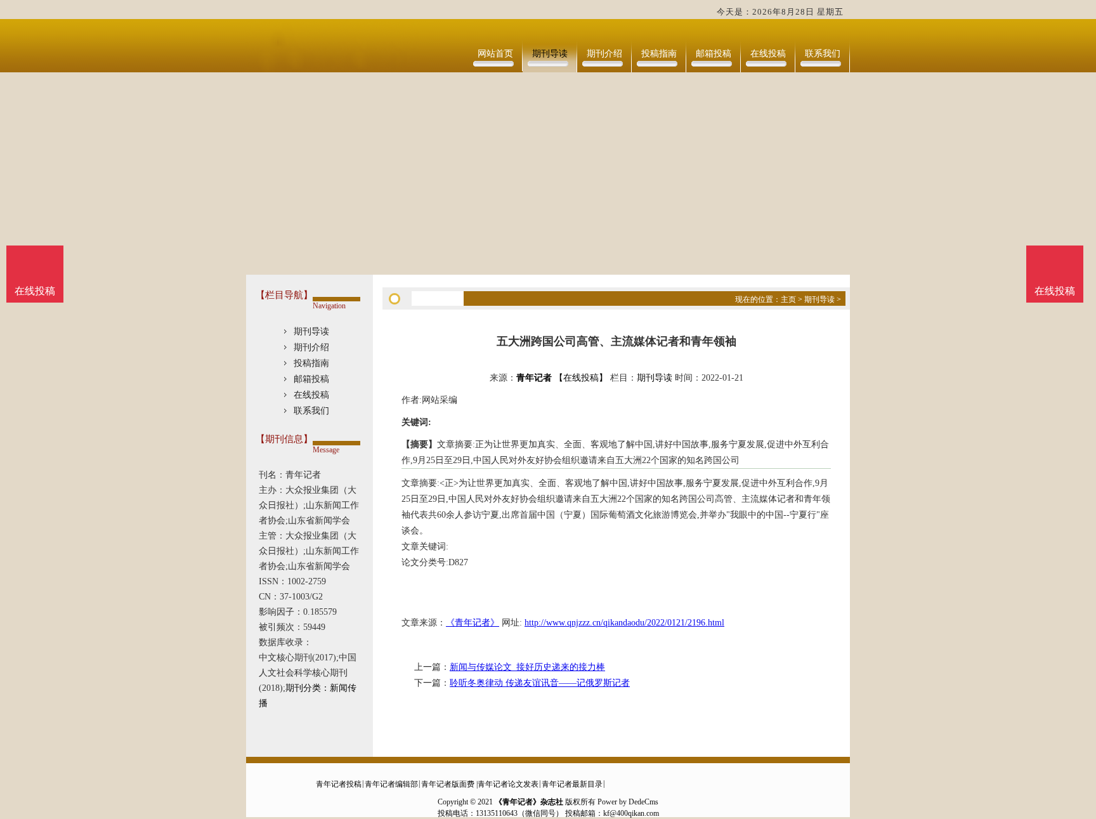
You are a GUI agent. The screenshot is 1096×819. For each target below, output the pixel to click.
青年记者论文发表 (508, 784)
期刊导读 (550, 53)
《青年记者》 (472, 622)
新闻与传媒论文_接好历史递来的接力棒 (527, 667)
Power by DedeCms (627, 801)
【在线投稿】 (581, 378)
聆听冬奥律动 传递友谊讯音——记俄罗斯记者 (540, 683)
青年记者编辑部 (391, 784)
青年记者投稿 (339, 784)
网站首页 (495, 53)
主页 (788, 299)
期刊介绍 (604, 53)
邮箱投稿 (713, 53)
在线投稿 (768, 53)
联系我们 (822, 53)
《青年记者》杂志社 (529, 801)
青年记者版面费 (447, 784)
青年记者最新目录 (572, 784)
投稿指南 (659, 53)
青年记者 (534, 378)
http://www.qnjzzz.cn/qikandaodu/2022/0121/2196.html (624, 622)
